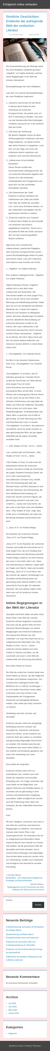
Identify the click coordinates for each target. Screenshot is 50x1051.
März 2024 (12, 1010)
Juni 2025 (12, 1007)
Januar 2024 (13, 1013)
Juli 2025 (12, 1003)
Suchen (9, 900)
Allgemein (12, 1033)
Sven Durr (34, 35)
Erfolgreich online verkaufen (20, 4)
